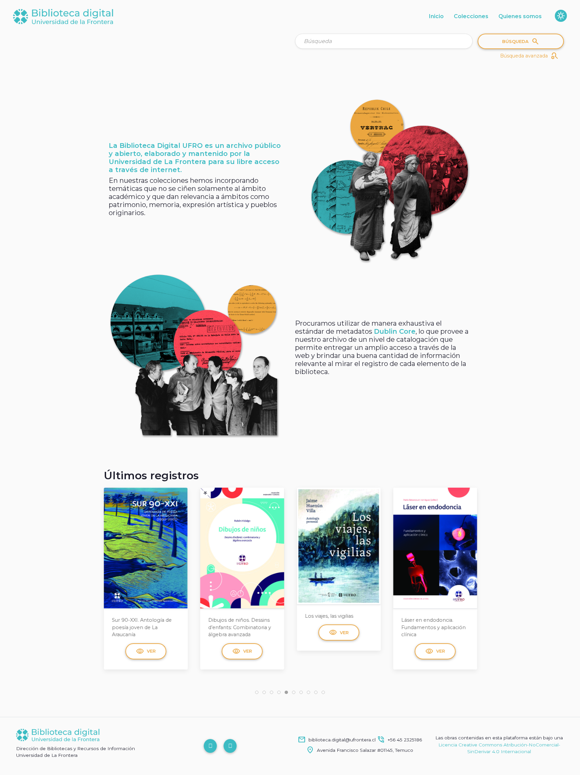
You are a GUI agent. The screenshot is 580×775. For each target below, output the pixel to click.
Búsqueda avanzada (529, 56)
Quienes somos (520, 16)
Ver (145, 651)
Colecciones (471, 16)
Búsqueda (520, 41)
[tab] (256, 692)
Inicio (436, 16)
